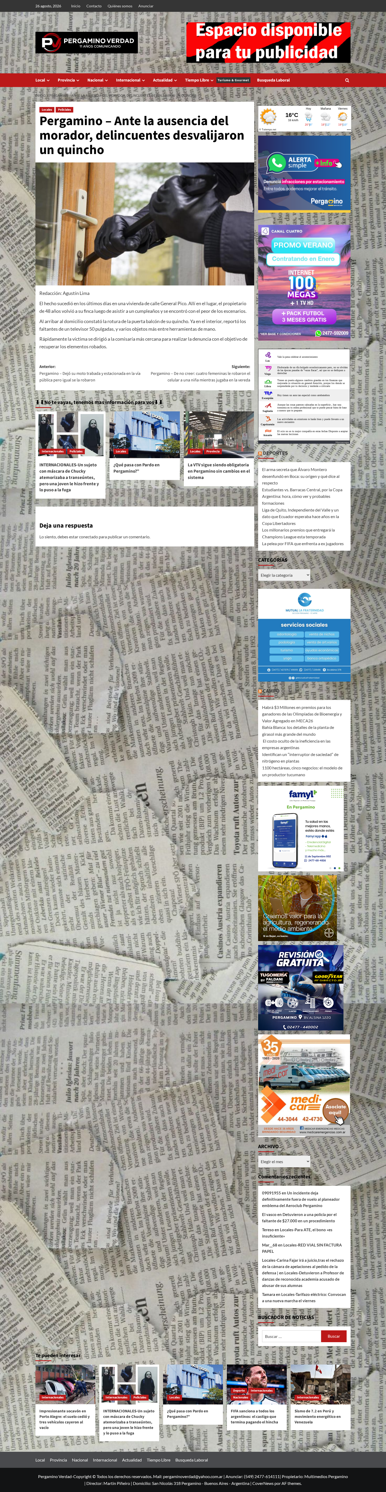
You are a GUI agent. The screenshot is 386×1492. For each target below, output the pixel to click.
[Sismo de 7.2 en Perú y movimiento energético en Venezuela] (321, 1384)
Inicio (75, 6)
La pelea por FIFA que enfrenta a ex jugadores (303, 543)
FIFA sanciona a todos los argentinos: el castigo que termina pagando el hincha (254, 1416)
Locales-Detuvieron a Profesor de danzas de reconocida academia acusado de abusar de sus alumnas (303, 1279)
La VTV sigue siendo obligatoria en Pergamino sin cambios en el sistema (219, 471)
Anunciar (146, 6)
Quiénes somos (120, 6)
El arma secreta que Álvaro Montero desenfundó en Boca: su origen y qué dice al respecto (301, 476)
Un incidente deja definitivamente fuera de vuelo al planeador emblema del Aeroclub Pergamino (301, 1199)
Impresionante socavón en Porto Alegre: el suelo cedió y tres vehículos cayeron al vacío (64, 1419)
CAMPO (271, 691)
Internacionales (53, 451)
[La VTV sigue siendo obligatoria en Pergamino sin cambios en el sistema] (219, 434)
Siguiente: (200, 373)
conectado (88, 536)
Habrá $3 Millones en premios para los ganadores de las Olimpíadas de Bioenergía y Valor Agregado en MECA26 (302, 714)
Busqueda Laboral (273, 80)
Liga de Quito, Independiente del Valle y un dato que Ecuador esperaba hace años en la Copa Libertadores (300, 516)
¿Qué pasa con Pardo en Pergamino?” (136, 468)
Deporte (239, 1390)
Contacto (94, 6)
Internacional (128, 80)
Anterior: (89, 373)
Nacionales (240, 1397)
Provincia (66, 80)
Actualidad (163, 80)
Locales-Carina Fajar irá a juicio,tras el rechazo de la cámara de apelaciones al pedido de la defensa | (303, 1266)
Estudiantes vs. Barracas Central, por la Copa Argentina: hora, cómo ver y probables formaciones (302, 496)
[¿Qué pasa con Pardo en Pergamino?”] (144, 434)
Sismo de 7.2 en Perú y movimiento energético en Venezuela (318, 1416)
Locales (47, 110)
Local (40, 80)
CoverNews (263, 1483)
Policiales (64, 110)
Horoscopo (342, 442)
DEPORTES (275, 453)
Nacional (95, 80)
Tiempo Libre (217, 80)
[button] (347, 80)
